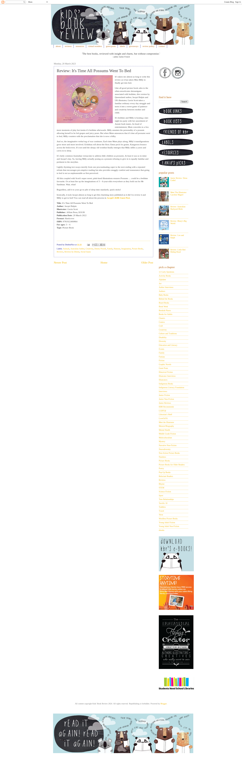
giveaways (133, 46)
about (58, 46)
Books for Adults (165, 314)
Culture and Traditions (168, 334)
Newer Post (60, 262)
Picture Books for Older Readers (172, 465)
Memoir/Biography (166, 426)
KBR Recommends (166, 407)
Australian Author (77, 249)
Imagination (126, 249)
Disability (163, 337)
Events (161, 349)
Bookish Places (165, 310)
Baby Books (163, 295)
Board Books (164, 303)
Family (110, 249)
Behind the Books (166, 299)
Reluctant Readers (166, 476)
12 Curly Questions (166, 272)
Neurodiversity (165, 449)
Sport (161, 496)
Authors (162, 291)
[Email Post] (88, 245)
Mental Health (164, 430)
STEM (161, 488)
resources (80, 46)
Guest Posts (163, 368)
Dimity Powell (100, 249)
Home (104, 262)
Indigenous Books (166, 384)
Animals (66, 249)
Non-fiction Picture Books (169, 453)
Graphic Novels (165, 364)
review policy (148, 46)
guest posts (111, 46)
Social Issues (86, 252)
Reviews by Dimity (72, 252)
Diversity (162, 341)
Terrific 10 (163, 503)
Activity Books (165, 276)
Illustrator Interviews (167, 376)
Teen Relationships (166, 499)
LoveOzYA (163, 418)
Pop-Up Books (164, 472)
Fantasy (162, 357)
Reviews (60, 252)
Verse (161, 515)
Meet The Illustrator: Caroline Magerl (178, 193)
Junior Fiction (164, 395)
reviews (68, 46)
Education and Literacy (168, 345)
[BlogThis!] (96, 244)
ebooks (161, 530)
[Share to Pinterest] (104, 244)
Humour (117, 249)
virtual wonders (95, 46)
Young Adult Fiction (167, 523)
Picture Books (137, 249)
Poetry (161, 468)
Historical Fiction (166, 372)
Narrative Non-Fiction (167, 445)
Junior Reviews (165, 403)
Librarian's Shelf (165, 414)
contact (162, 46)
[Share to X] (98, 244)
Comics (162, 322)
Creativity (89, 249)
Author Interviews (166, 287)
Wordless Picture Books (168, 519)
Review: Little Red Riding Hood (177, 251)
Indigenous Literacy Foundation (171, 387)
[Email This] (93, 244)
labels (122, 46)
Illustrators (163, 380)
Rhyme (161, 484)
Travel (161, 511)
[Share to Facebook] (101, 244)
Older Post (147, 262)
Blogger (163, 704)
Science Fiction (165, 492)
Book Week (163, 307)
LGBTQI (162, 411)
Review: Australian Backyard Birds (177, 208)
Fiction (161, 361)
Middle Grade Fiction (167, 434)
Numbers (162, 457)
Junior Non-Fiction (166, 399)
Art (160, 283)
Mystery (162, 441)
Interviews (163, 391)
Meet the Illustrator (166, 422)
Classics (162, 318)
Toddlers (162, 507)
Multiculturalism (165, 438)
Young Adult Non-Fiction (169, 526)
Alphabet (162, 280)
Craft (161, 326)
